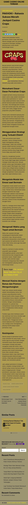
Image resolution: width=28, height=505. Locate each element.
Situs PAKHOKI (6, 389)
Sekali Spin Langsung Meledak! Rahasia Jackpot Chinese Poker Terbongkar (13, 480)
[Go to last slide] (4, 425)
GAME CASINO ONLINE (7, 10)
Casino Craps (6, 383)
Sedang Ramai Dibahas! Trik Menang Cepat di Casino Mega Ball (13, 423)
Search (4, 447)
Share (19, 34)
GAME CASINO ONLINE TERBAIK (11, 386)
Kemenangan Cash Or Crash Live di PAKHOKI (7, 400)
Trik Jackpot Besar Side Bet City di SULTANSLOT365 (13, 272)
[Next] (24, 425)
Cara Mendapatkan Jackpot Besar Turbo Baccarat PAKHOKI (20, 401)
